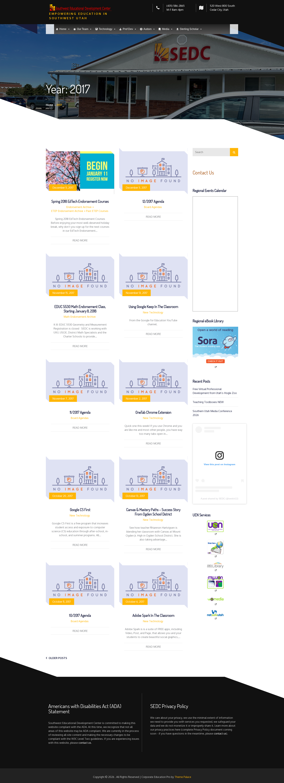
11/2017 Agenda (80, 412)
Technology (105, 29)
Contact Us (203, 172)
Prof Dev (128, 29)
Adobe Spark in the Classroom (153, 615)
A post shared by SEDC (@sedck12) (219, 498)
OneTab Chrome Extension (153, 412)
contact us (85, 742)
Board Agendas (153, 207)
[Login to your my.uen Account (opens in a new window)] (215, 584)
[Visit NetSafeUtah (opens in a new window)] (215, 615)
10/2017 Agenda (80, 615)
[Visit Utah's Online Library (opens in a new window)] (215, 567)
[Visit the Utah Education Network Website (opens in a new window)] (215, 528)
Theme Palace (183, 777)
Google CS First (80, 509)
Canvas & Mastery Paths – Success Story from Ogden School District (153, 511)
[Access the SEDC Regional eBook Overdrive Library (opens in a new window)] (215, 347)
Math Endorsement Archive (80, 316)
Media (165, 29)
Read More (80, 240)
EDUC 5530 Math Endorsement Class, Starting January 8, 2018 (80, 308)
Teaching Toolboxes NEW (208, 402)
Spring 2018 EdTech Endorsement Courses (80, 201)
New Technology (153, 312)
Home (62, 29)
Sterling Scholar (189, 29)
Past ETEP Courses (97, 211)
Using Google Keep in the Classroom (153, 306)
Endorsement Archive (79, 207)
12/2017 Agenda (153, 201)
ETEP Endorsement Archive (67, 211)
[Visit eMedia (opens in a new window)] (215, 601)
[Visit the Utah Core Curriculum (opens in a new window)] (215, 549)
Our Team (82, 29)
